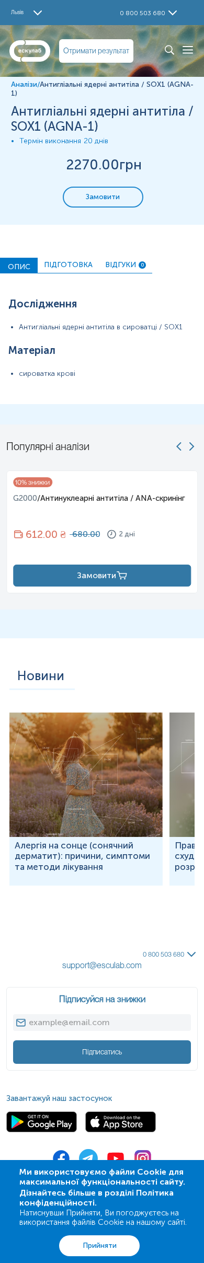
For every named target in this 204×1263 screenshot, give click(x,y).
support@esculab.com (102, 965)
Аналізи (24, 84)
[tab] (19, 265)
